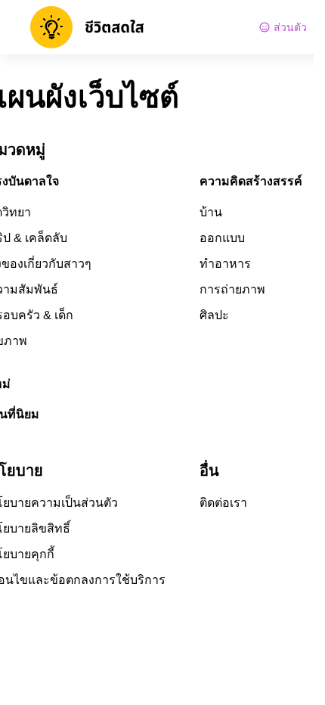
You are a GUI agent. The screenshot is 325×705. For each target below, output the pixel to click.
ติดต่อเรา (223, 502)
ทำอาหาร (225, 263)
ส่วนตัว (290, 27)
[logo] (87, 27)
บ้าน (211, 212)
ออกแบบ (222, 237)
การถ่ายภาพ (232, 289)
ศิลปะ (214, 315)
